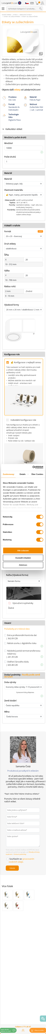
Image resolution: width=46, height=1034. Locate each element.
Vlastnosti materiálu (13, 190)
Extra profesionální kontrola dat (22, 635)
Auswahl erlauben (23, 558)
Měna (6, 711)
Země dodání (10, 700)
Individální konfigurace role (23, 420)
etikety (17, 89)
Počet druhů (10, 156)
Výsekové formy (11, 304)
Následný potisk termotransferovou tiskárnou (23, 652)
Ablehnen (23, 565)
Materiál (8, 178)
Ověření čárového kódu (18, 661)
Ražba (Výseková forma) (17, 575)
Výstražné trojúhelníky (23, 603)
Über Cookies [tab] (37, 474)
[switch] (39, 524)
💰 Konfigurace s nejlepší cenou (26, 362)
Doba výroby (10, 682)
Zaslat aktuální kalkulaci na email (6, 1030)
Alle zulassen (23, 551)
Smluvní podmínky (20, 854)
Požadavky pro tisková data (17, 628)
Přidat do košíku (39, 1030)
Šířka (6, 254)
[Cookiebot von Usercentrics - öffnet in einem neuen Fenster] (32, 467)
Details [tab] (23, 474)
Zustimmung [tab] (8, 474)
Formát (7, 231)
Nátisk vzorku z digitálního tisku (21, 643)
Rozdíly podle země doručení (22, 675)
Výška (7, 270)
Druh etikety (10, 243)
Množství (8, 143)
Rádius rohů (10, 286)
